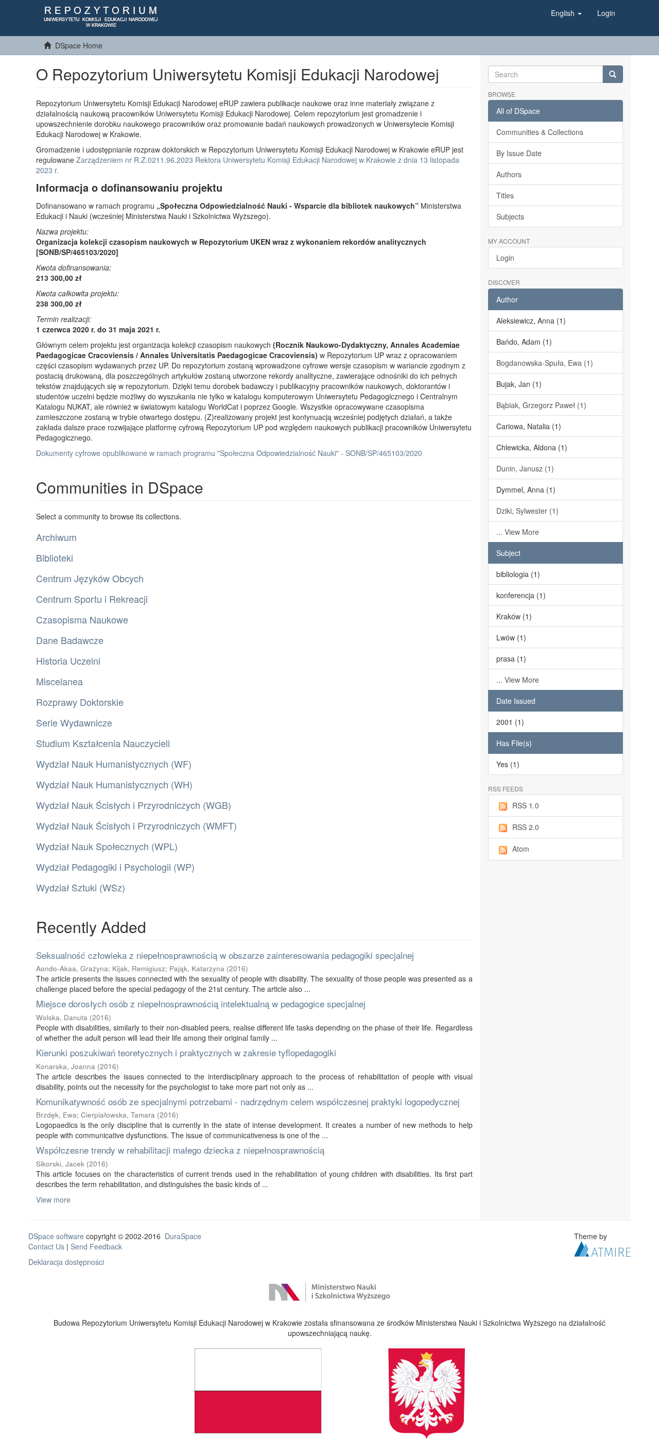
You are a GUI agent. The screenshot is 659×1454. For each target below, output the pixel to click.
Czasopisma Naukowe (82, 619)
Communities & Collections (539, 132)
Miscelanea (59, 681)
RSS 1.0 (525, 805)
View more (53, 1199)
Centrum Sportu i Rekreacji (92, 598)
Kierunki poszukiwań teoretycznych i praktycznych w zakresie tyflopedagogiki (186, 1052)
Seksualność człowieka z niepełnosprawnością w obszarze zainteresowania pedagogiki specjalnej (225, 955)
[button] (566, 13)
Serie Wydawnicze (74, 722)
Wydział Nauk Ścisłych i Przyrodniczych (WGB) (133, 804)
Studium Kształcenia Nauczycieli (103, 743)
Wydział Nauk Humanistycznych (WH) (114, 784)
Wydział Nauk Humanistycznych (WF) (114, 763)
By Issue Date (519, 153)
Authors (509, 174)
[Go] (612, 74)
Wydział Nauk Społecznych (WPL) (107, 846)
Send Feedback (96, 1246)
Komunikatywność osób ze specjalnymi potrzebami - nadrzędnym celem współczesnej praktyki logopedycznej (248, 1101)
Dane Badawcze (69, 640)
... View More (517, 532)
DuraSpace (183, 1236)
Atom (520, 848)
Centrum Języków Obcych (90, 578)
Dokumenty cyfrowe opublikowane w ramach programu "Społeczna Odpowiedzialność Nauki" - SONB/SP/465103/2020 (229, 453)
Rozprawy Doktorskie (80, 701)
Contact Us (46, 1246)
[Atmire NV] (602, 1248)
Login (505, 257)
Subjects (510, 216)
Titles (505, 195)
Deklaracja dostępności (66, 1262)
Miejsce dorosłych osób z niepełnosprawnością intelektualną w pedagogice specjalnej (201, 1003)
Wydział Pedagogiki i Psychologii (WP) (115, 866)
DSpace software (56, 1236)
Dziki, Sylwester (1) (527, 510)
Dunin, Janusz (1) (525, 468)
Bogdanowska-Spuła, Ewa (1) (544, 363)
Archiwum (56, 537)
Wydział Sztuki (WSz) (80, 887)
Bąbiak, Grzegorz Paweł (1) (541, 405)
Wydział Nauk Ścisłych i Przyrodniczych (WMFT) (136, 825)
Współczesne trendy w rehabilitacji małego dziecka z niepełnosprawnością (180, 1149)
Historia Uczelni (68, 660)
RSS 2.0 (525, 827)
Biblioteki (54, 557)
